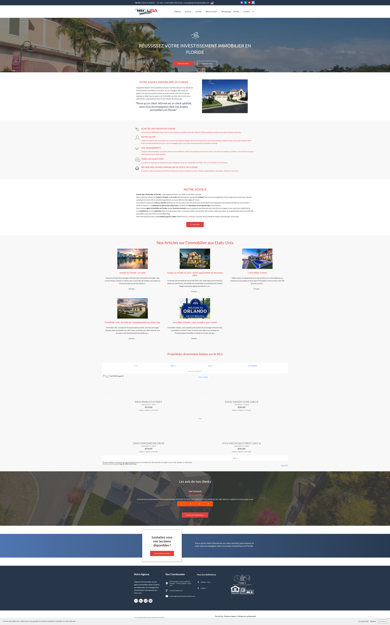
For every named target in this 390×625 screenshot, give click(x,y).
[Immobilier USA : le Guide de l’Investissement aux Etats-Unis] (132, 308)
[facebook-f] (136, 598)
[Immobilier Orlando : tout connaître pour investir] (195, 308)
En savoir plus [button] (363, 621)
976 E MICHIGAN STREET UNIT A (241, 443)
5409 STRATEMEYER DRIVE (148, 443)
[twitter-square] (253, 2)
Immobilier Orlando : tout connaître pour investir (194, 322)
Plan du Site (219, 613)
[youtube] (249, 2)
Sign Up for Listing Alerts (195, 371)
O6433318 (113, 398)
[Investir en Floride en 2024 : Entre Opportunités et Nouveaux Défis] (195, 258)
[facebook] (242, 2)
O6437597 (206, 398)
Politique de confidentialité (246, 613)
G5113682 (113, 440)
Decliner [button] (373, 621)
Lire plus (132, 289)
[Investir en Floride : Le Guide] (132, 258)
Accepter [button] (383, 621)
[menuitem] (136, 366)
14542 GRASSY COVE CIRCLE (241, 401)
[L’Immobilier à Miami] (257, 258)
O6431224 (206, 440)
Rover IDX (284, 465)
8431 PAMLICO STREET (148, 401)
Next (235, 458)
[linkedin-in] (141, 598)
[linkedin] (246, 2)
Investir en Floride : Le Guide (133, 273)
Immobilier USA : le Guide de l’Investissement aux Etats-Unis (132, 322)
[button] (183, 63)
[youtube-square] (146, 598)
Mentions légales (230, 613)
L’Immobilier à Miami (257, 273)
